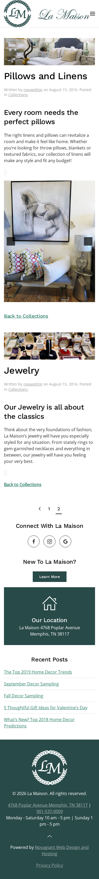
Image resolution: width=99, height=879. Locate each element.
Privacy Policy (49, 865)
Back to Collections (26, 316)
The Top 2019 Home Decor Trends (38, 672)
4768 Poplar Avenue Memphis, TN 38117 (48, 805)
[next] (88, 241)
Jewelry (21, 370)
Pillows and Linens (45, 76)
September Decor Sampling (31, 684)
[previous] (11, 241)
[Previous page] (39, 509)
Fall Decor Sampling (23, 696)
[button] (92, 13)
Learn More (49, 577)
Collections (18, 94)
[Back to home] (47, 13)
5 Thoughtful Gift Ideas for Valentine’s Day (45, 708)
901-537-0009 (49, 811)
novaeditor (33, 89)
